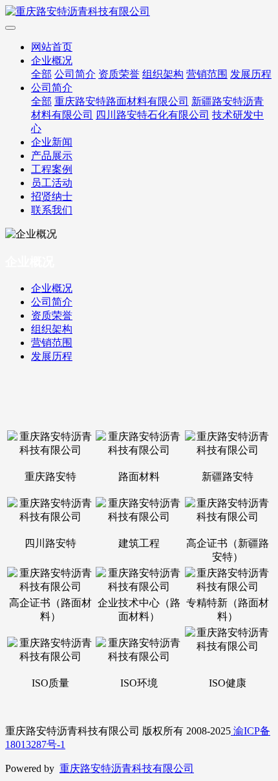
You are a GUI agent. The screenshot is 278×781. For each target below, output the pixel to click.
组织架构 (163, 74)
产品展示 (51, 155)
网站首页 (51, 46)
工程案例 (51, 169)
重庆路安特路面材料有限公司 (121, 101)
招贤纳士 (51, 196)
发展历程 (251, 74)
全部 (41, 74)
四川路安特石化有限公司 (152, 114)
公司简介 (75, 74)
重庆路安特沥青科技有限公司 (126, 768)
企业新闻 (51, 142)
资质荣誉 (119, 74)
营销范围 (207, 74)
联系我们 (51, 209)
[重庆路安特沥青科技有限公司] (139, 12)
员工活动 (51, 182)
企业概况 (51, 60)
